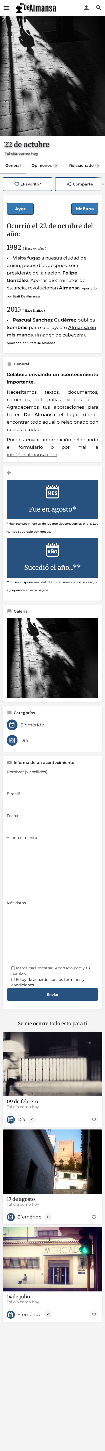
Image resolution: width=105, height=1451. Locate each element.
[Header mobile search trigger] (98, 7)
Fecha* (13, 815)
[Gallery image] (52, 658)
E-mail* (13, 793)
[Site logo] (36, 8)
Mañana (85, 208)
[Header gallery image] (52, 76)
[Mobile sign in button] (86, 7)
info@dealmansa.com (32, 454)
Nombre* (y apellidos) (27, 771)
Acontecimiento (22, 837)
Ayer (20, 208)
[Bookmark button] (94, 1119)
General (13, 165)
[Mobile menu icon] (6, 8)
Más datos (16, 902)
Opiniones (44, 165)
